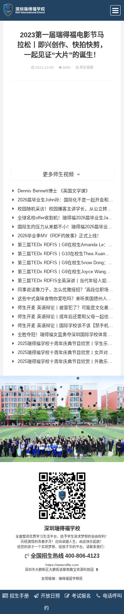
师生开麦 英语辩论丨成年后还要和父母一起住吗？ (67, 316)
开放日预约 (49, 602)
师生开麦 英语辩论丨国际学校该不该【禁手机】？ (67, 325)
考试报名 (80, 595)
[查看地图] (97, 570)
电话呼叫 (111, 595)
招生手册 (18, 595)
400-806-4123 (82, 556)
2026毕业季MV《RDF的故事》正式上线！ (59, 235)
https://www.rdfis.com (62, 565)
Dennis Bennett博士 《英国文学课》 (54, 190)
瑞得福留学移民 (71, 579)
